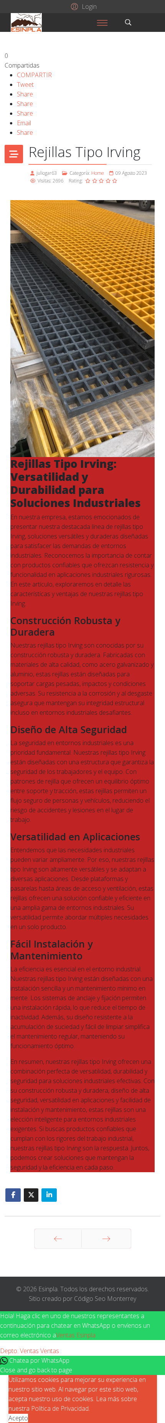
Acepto (18, 1418)
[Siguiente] (106, 1238)
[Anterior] (58, 1238)
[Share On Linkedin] (49, 1195)
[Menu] (102, 22)
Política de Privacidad (60, 1408)
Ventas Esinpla (76, 1335)
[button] (83, 6)
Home (97, 173)
